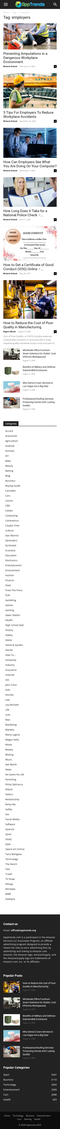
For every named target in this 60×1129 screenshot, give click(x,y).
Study (8, 839)
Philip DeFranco (14, 784)
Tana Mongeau (13, 854)
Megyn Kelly (12, 739)
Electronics (11, 560)
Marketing (11, 724)
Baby (8, 460)
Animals (9, 450)
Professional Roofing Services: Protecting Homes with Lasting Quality (39, 402)
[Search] (55, 4)
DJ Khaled (10, 545)
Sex (7, 814)
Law (7, 699)
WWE (8, 893)
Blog (7, 475)
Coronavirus (12, 520)
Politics (9, 794)
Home (6, 12)
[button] (5, 4)
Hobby (8, 635)
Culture (9, 530)
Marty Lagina (12, 734)
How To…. (10, 655)
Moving (9, 754)
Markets (9, 729)
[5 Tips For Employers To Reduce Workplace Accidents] (30, 90)
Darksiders (11, 540)
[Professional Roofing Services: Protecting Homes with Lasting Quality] (11, 403)
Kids (7, 689)
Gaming (9, 610)
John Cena (11, 684)
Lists (7, 714)
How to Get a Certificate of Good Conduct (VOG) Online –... (28, 267)
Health (9, 620)
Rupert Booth (9, 331)
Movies (9, 749)
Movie (8, 744)
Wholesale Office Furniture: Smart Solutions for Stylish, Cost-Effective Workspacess (39, 353)
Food (8, 585)
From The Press (13, 590)
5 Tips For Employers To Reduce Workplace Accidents (28, 115)
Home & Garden (14, 645)
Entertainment (13, 565)
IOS (7, 679)
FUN (7, 595)
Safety (8, 809)
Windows (10, 889)
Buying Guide (12, 485)
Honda (9, 650)
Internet (9, 674)
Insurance (10, 669)
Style (8, 844)
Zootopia (10, 898)
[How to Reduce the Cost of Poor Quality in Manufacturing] (30, 299)
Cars (7, 495)
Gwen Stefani (12, 615)
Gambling (10, 600)
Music (8, 759)
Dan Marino (11, 535)
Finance (9, 580)
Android (9, 445)
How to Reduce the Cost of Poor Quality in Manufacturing (28, 325)
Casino (9, 500)
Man (7, 719)
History (9, 630)
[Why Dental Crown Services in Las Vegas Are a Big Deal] (11, 387)
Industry (10, 664)
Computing (11, 515)
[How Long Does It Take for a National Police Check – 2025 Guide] (30, 192)
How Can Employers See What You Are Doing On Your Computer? (30, 164)
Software (10, 824)
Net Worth (11, 764)
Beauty (9, 465)
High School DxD (14, 625)
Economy (10, 550)
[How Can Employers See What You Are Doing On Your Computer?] (30, 143)
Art (7, 455)
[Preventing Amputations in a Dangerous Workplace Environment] (30, 36)
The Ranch (11, 864)
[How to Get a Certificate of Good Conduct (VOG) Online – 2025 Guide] (30, 243)
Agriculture (11, 440)
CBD (7, 505)
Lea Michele (12, 704)
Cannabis (10, 490)
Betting (9, 470)
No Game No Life (14, 774)
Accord (9, 430)
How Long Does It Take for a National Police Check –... (25, 213)
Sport (8, 834)
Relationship (12, 799)
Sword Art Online (14, 849)
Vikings (9, 884)
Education (10, 555)
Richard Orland (10, 66)
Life (7, 709)
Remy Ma (10, 804)
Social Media (12, 819)
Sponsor (9, 829)
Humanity (10, 660)
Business (10, 480)
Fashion (9, 575)
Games (9, 605)
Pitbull (8, 789)
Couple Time (12, 525)
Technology (11, 859)
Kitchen (9, 694)
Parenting (10, 779)
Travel (8, 874)
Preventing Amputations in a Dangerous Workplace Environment (25, 58)
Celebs (9, 510)
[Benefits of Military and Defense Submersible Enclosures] (11, 371)
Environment (12, 570)
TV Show (10, 879)
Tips (7, 869)
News (8, 769)
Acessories (11, 435)
